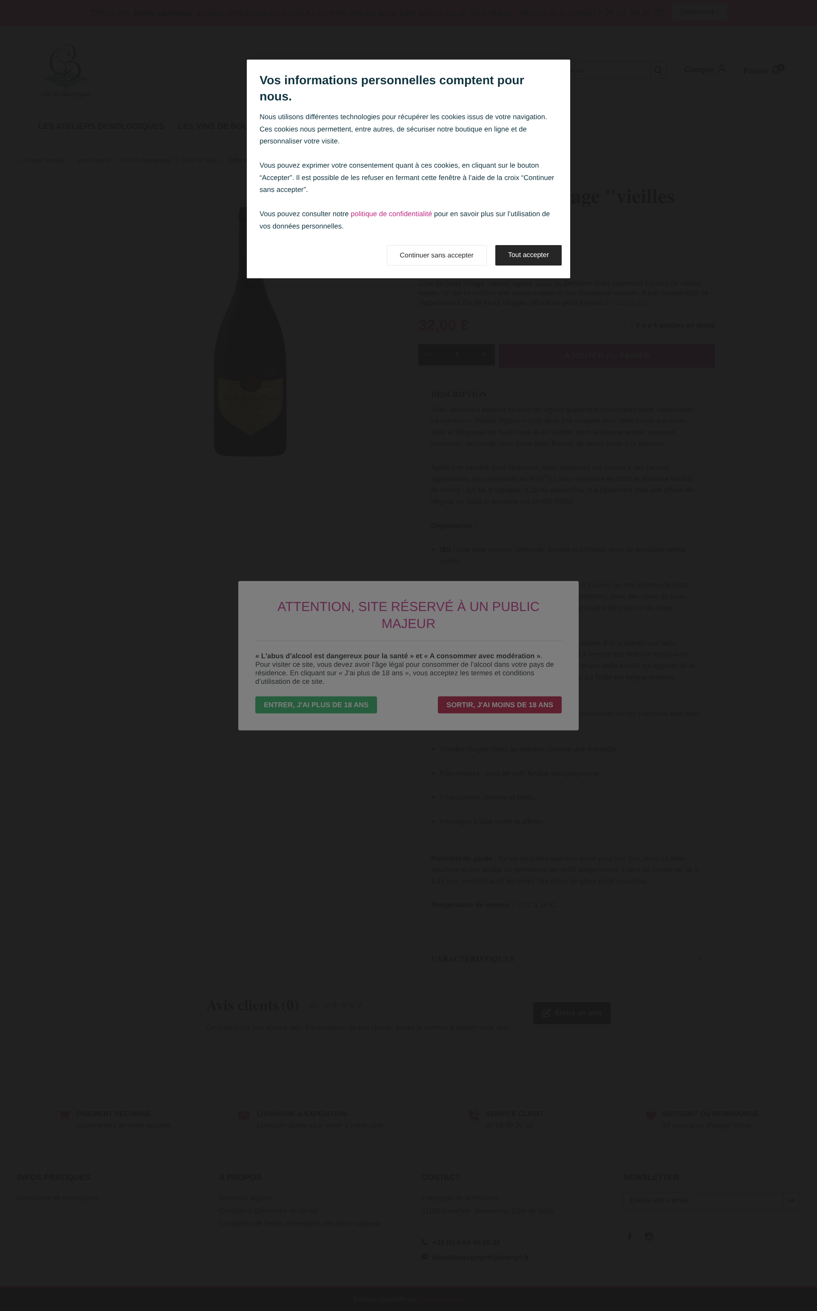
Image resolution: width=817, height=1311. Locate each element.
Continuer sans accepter (437, 255)
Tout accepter (528, 255)
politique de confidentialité (391, 214)
